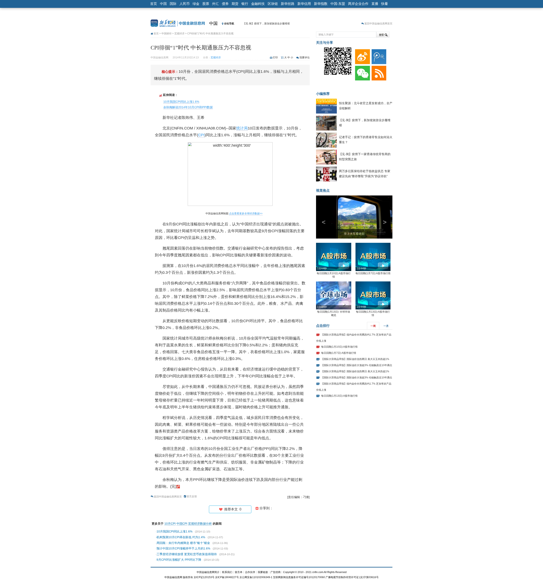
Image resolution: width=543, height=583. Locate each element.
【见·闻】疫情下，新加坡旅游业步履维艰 (266, 23)
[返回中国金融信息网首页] (178, 486)
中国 (163, 4)
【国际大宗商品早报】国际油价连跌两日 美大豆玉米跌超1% (355, 359)
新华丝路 (287, 4)
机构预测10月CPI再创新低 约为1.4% (181, 537)
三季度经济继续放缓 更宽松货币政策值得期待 (187, 554)
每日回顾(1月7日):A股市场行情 (372, 273)
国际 (173, 4)
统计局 (242, 128)
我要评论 (304, 57)
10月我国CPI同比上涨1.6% (181, 101)
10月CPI (170, 523)
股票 (205, 4)
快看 (384, 4)
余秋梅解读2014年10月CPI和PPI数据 (188, 107)
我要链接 (263, 572)
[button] (321, 217)
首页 (153, 4)
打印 (275, 57)
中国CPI (181, 523)
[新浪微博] (361, 55)
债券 (225, 4)
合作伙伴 (250, 572)
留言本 (238, 572)
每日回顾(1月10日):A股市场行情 (339, 346)
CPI (201, 135)
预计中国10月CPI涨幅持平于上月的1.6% (183, 548)
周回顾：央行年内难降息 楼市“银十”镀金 (183, 543)
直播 (374, 4)
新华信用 (304, 4)
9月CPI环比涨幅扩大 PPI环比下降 (179, 559)
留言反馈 (192, 496)
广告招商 (275, 572)
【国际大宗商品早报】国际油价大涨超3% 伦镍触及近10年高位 (356, 365)
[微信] (361, 72)
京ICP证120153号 (204, 577)
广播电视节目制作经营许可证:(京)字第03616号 (352, 577)
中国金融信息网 (173, 577)
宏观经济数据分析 (200, 523)
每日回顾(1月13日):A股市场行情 (339, 395)
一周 (373, 326)
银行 (244, 4)
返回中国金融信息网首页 (378, 23)
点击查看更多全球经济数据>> (246, 213)
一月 (386, 326)
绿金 (196, 4)
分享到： (266, 508)
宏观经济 (179, 33)
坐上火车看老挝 (354, 233)
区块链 (273, 4)
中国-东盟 (337, 4)
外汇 (215, 4)
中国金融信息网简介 (208, 572)
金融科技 (258, 4)
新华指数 (320, 4)
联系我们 (227, 572)
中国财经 (166, 33)
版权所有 (188, 577)
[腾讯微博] (378, 55)
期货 (235, 4)
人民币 (184, 4)
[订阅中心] (378, 72)
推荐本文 (232, 509)
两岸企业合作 (358, 4)
